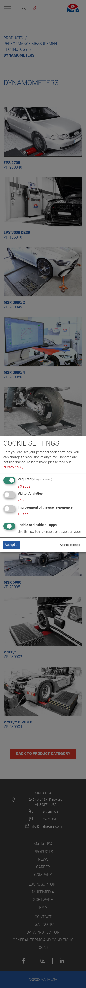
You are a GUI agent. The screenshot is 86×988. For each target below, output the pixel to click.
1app (23, 500)
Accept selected (70, 545)
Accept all (12, 545)
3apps (24, 486)
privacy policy (13, 467)
